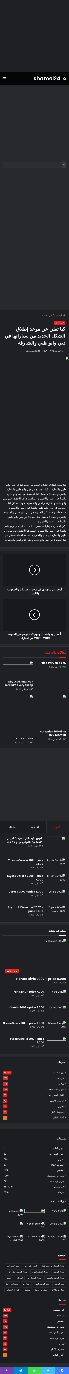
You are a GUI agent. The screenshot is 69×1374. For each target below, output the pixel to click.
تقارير (61, 1106)
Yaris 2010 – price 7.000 (28, 991)
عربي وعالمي (57, 1100)
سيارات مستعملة (55, 1089)
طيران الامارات (13, 1289)
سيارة (27, 1289)
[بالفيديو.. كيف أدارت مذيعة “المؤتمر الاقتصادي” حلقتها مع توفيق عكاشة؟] (55, 846)
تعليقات (12, 827)
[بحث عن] (64, 80)
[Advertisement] (34, 35)
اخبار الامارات (31, 1265)
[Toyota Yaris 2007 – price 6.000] (34, 1215)
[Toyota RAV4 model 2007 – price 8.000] (55, 912)
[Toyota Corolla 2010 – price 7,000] (56, 1043)
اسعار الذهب (58, 1271)
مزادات (60, 1078)
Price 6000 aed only (53, 662)
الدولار (20, 1277)
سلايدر (60, 1083)
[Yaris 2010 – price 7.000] (56, 996)
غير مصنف (47, 315)
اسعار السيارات (34, 1277)
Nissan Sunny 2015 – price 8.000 (23, 1023)
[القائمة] (4, 80)
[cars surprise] (18, 715)
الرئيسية (58, 315)
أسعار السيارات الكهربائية (53, 1265)
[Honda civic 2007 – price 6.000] (13, 1215)
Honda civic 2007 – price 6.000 (41, 979)
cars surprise (24, 738)
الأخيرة (35, 827)
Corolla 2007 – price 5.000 (25, 891)
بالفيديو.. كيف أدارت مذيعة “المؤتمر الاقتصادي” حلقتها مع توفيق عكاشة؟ (25, 840)
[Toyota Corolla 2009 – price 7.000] (55, 880)
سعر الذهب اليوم (41, 1283)
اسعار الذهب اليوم (40, 1271)
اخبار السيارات (56, 1095)
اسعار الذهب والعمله (55, 1277)
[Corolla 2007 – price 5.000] (55, 896)
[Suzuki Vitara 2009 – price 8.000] (34, 1240)
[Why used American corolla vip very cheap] (18, 669)
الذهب (9, 1277)
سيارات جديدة (41, 1289)
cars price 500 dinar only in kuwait (53, 733)
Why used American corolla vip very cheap (18, 683)
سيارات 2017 (12, 1283)
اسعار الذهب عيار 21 (18, 1271)
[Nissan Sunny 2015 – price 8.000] (56, 1028)
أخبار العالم (58, 1117)
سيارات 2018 (58, 1289)
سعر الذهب (59, 1283)
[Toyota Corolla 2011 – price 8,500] (55, 865)
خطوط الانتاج (57, 1111)
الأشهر (57, 827)
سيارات (26, 1283)
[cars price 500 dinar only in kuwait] (51, 711)
